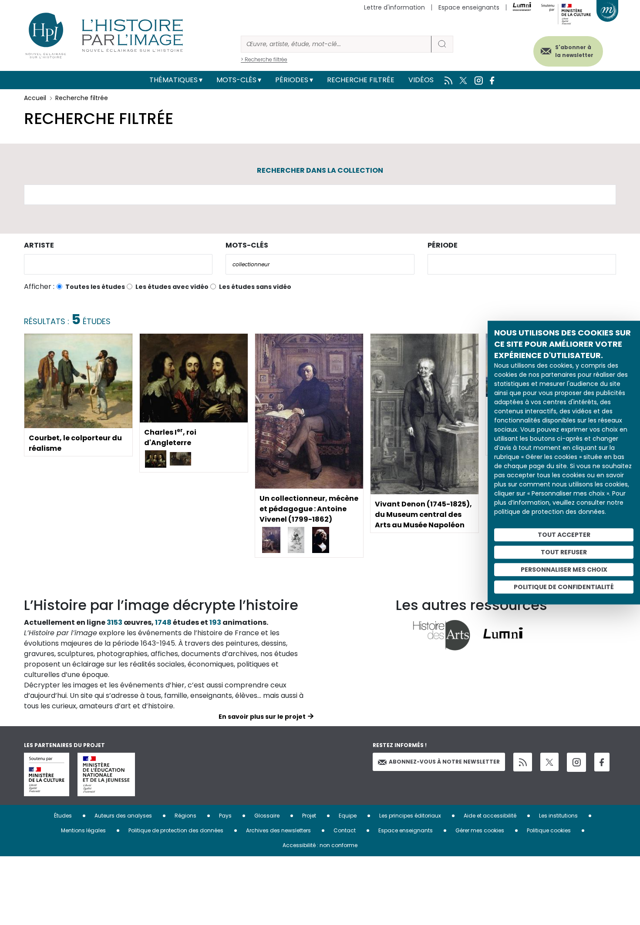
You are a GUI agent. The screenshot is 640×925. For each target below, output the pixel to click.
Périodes (291, 80)
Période (443, 245)
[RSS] (522, 762)
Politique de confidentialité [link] (564, 587)
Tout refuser (564, 552)
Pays (225, 815)
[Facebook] (602, 762)
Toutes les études (95, 286)
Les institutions (558, 815)
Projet (309, 815)
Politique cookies (549, 830)
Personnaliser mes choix (564, 569)
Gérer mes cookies (479, 830)
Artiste (39, 245)
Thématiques (173, 80)
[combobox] (118, 264)
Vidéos (421, 80)
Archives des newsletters (278, 830)
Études (63, 815)
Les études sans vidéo (255, 286)
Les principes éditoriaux (410, 815)
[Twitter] (549, 762)
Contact (344, 830)
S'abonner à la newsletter (574, 51)
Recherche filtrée (360, 80)
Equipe (348, 815)
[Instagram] (576, 762)
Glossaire (267, 815)
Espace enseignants (468, 7)
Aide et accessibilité (490, 815)
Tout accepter (564, 534)
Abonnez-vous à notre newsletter (444, 761)
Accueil (35, 98)
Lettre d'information (394, 7)
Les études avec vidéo (172, 286)
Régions (185, 815)
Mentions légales (83, 830)
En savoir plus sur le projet (262, 716)
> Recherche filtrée (264, 59)
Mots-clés (236, 80)
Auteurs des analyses (123, 815)
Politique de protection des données (175, 830)
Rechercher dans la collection (320, 170)
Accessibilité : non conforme (320, 845)
